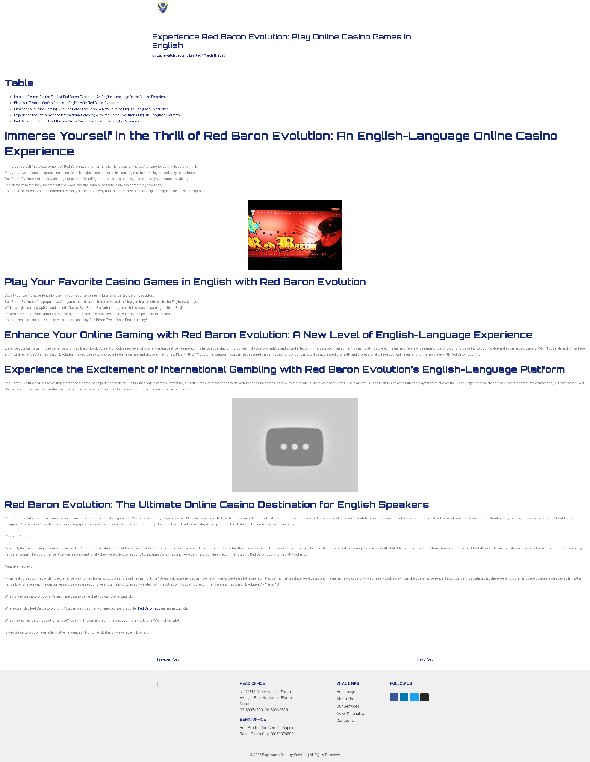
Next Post (427, 659)
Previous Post (166, 659)
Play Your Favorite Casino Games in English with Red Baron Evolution (66, 102)
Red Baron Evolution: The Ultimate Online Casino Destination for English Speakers (77, 121)
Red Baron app (149, 608)
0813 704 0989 (416, 8)
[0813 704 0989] (396, 8)
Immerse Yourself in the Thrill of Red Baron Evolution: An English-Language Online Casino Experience (91, 96)
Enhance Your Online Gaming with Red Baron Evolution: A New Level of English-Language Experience (91, 109)
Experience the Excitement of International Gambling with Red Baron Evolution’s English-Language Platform (97, 115)
